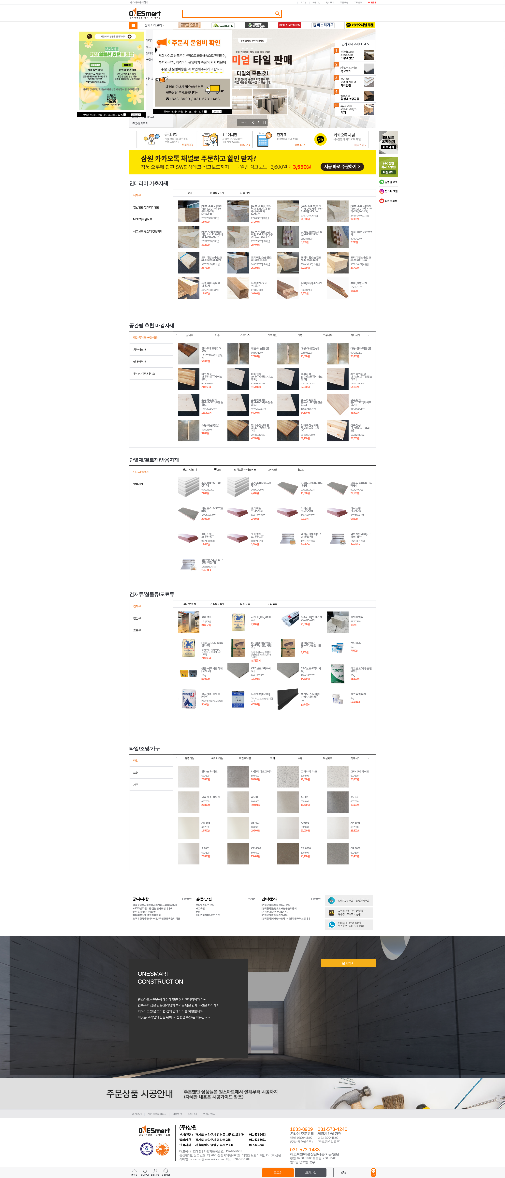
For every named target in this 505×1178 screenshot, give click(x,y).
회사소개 (137, 1113)
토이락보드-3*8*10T (257, 535)
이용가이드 (209, 1113)
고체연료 (206, 617)
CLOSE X (217, 111)
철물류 (136, 104)
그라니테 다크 (309, 771)
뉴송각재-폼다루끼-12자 (210, 284)
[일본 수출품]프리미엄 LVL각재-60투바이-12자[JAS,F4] (261, 210)
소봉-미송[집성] (210, 425)
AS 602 (205, 822)
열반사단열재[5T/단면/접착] (311, 535)
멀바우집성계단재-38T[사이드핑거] (310, 428)
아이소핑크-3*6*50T (207, 535)
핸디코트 (356, 642)
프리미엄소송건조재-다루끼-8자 (261, 258)
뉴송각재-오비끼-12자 (259, 284)
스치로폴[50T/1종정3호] (211, 484)
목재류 (136, 34)
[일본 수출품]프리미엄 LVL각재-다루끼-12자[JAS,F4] (262, 234)
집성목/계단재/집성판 (144, 59)
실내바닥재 (138, 72)
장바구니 (330, 2)
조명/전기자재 (140, 123)
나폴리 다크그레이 (261, 771)
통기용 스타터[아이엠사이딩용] (310, 695)
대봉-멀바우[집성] (361, 348)
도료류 (136, 110)
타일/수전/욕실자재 (143, 116)
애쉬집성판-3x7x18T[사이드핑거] (312, 376)
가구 (135, 784)
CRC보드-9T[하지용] (261, 669)
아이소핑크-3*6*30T (307, 509)
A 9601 (305, 822)
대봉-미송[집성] (260, 348)
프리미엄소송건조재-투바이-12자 (361, 258)
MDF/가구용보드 (141, 46)
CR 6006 (306, 848)
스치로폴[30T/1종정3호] (261, 484)
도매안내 (372, 2)
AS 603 (255, 822)
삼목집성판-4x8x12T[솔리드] (360, 428)
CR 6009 (355, 848)
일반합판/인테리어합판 (145, 40)
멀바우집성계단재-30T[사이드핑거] (260, 428)
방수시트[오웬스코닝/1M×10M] (311, 618)
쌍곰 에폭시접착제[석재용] (212, 669)
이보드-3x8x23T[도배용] (361, 484)
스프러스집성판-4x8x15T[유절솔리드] (262, 402)
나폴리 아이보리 (210, 797)
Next (258, 122)
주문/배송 (344, 2)
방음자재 (137, 91)
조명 (135, 772)
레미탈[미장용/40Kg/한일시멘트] (311, 645)
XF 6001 (355, 822)
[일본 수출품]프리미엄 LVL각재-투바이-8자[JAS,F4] (312, 209)
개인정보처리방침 (157, 1113)
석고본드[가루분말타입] (361, 669)
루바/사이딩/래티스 (143, 78)
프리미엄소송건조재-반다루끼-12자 (211, 258)
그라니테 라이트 (360, 771)
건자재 (136, 97)
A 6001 (205, 848)
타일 (135, 760)
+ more (186, 899)
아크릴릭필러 (358, 694)
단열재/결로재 (140, 84)
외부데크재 (138, 65)
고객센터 (358, 2)
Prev (253, 122)
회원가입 (316, 2)
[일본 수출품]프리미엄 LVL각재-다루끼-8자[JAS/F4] (361, 209)
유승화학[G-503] (260, 694)
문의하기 (348, 963)
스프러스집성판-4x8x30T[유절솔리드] (212, 402)
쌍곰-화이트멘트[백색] (210, 695)
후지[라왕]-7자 (359, 283)
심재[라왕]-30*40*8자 (311, 284)
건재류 (137, 606)
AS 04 (354, 797)
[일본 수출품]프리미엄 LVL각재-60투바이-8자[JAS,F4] (211, 210)
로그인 (303, 2)
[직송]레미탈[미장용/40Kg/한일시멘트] (261, 645)
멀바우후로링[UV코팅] (211, 349)
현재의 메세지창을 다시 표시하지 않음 (183, 111)
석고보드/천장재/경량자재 (147, 53)
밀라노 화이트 (209, 771)
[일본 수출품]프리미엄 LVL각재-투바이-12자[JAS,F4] (212, 234)
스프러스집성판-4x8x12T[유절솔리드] (312, 402)
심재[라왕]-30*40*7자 (361, 233)
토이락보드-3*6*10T (257, 509)
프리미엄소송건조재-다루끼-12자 (311, 258)
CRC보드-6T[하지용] (311, 669)
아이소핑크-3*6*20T (357, 509)
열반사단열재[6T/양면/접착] (360, 535)
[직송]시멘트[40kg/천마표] (212, 644)
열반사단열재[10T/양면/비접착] (212, 561)
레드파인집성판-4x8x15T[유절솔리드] (361, 376)
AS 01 (254, 797)
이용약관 (177, 1113)
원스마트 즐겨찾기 (139, 2)
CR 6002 (256, 848)
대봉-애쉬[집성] (310, 348)
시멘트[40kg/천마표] (261, 618)
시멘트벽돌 (357, 617)
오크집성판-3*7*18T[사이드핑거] (361, 402)
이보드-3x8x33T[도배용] (212, 509)
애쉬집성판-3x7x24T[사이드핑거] (262, 376)
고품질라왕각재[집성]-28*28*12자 (311, 233)
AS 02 (304, 797)
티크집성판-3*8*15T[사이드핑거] (211, 376)
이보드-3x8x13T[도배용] (312, 484)
